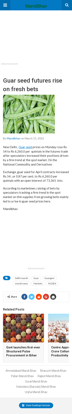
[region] (30, 35)
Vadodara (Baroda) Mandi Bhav (36, 386)
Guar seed (25, 147)
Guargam (49, 278)
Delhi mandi (21, 278)
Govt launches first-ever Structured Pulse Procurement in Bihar (23, 351)
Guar (36, 278)
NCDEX (52, 283)
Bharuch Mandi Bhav (53, 370)
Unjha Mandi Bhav (36, 392)
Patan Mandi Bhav (22, 376)
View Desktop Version (37, 405)
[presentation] (62, 339)
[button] (5, 5)
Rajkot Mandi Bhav (49, 376)
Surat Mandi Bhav (36, 381)
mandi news (21, 283)
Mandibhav (13, 138)
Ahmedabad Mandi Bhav (21, 370)
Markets (38, 283)
